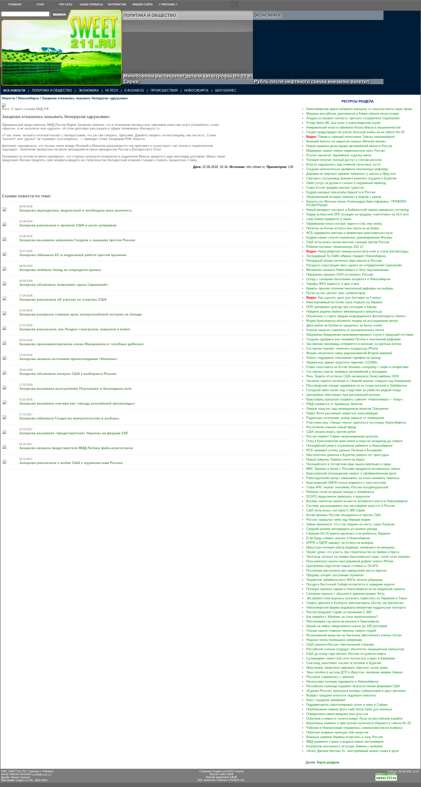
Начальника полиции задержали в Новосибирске (342, 681)
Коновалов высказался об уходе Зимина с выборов (344, 746)
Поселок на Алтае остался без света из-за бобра (342, 228)
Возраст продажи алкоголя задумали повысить (341, 695)
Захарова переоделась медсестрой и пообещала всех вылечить (75, 210)
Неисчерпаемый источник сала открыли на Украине (344, 302)
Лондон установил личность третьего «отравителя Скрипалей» (353, 118)
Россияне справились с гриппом (330, 677)
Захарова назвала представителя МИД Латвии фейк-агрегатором (76, 448)
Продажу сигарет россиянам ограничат (335, 575)
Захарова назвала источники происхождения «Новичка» (68, 359)
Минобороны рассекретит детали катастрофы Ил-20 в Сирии (187, 79)
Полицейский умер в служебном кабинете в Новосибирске (349, 445)
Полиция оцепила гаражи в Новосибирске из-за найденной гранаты (355, 589)
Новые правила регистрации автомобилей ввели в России (349, 146)
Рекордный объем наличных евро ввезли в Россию (344, 260)
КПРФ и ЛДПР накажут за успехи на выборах (339, 543)
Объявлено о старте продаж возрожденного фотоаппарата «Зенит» (356, 316)
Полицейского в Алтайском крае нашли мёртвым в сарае (348, 464)
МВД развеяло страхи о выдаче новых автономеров (344, 741)
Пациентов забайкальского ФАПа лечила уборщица (344, 580)
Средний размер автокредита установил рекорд (341, 529)
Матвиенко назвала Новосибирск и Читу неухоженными (347, 270)
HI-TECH (111, 90)
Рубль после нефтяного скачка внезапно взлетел (317, 81)
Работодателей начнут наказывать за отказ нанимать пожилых (353, 478)
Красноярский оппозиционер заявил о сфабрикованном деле (351, 473)
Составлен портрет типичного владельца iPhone (342, 348)
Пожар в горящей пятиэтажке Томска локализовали (350, 137)
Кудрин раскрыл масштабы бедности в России (340, 192)
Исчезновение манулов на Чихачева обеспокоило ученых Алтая (354, 635)
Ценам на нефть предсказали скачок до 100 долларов (346, 626)
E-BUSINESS (134, 90)
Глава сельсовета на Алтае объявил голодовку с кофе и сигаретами (357, 367)
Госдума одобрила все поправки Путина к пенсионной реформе (353, 339)
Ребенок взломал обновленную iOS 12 (334, 247)
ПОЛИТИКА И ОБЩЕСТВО (52, 90)
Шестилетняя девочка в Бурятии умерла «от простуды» (347, 455)
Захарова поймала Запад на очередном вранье (60, 270)
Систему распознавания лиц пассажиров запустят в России (350, 506)
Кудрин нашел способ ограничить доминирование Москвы (349, 237)
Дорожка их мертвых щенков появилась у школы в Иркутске (351, 174)
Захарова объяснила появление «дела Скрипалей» (63, 285)
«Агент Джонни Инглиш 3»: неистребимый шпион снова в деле (352, 751)
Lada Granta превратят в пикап (328, 219)
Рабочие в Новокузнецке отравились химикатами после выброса (354, 728)
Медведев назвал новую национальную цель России (345, 150)
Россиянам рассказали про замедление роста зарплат (346, 570)
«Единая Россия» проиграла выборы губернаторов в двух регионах (356, 691)
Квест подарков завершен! (325, 700)
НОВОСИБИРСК (196, 90)
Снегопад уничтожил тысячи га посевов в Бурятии (343, 663)
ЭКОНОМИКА (88, 90)
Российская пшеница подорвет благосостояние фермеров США (353, 686)
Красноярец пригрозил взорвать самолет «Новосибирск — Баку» (354, 399)
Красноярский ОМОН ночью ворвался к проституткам (346, 482)
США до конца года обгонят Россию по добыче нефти (346, 654)
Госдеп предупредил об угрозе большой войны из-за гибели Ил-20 (355, 132)
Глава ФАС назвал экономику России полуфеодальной (347, 487)
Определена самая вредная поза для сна (337, 714)
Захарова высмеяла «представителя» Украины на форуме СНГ (73, 433)
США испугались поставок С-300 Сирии (335, 510)
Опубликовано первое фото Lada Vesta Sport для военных (349, 709)
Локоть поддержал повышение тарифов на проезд (343, 358)
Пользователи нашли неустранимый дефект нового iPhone (349, 561)
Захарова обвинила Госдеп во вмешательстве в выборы (69, 418)
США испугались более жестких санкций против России (347, 242)
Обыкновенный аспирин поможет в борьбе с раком (343, 197)
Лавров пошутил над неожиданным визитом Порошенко (347, 408)
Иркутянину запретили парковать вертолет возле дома (347, 667)
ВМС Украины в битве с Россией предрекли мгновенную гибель (353, 469)
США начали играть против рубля (331, 432)
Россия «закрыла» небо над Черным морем (338, 519)
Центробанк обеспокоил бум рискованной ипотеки (343, 395)
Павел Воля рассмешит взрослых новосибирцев (342, 413)
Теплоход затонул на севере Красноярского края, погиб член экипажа (358, 556)
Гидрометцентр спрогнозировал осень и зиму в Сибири (346, 704)
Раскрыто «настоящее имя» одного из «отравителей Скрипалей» (354, 265)
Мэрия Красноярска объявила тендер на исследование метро (352, 321)
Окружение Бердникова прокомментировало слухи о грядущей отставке (359, 334)
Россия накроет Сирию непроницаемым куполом (342, 436)
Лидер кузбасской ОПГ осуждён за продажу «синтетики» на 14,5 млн (357, 214)
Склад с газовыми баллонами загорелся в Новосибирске (348, 279)
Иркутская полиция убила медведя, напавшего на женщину (350, 547)
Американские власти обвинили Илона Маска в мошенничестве (353, 127)
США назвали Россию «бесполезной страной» (340, 644)
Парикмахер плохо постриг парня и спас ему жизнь (344, 223)
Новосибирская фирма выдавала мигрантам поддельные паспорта (355, 607)
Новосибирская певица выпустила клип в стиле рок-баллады (357, 251)
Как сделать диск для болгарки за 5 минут (343, 297)
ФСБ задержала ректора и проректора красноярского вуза (349, 233)
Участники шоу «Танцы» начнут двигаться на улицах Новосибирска (356, 422)
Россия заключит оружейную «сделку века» (339, 155)
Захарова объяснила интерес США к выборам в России (67, 374)
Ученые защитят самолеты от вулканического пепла (345, 330)
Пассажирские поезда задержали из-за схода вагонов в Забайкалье (356, 385)
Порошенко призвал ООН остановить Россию (339, 274)
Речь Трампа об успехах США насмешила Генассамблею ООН (352, 376)
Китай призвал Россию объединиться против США (343, 515)
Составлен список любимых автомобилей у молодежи (346, 371)
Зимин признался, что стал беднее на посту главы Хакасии (350, 524)
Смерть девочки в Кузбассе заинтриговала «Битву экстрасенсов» (355, 603)
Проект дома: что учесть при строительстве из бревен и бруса (352, 552)
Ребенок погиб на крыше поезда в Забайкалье (340, 492)
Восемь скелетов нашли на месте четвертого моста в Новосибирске (357, 501)
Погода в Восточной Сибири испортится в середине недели (350, 584)
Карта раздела (328, 762)
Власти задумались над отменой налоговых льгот (343, 164)
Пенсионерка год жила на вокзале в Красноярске (342, 621)
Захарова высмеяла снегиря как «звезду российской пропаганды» (77, 403)
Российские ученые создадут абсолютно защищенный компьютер (355, 649)
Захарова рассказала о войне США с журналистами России (71, 463)
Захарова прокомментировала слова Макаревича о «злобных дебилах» (81, 344)
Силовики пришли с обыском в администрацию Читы (345, 593)
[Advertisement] (263, 133)
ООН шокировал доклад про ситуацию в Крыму (341, 307)
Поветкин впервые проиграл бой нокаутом (337, 732)
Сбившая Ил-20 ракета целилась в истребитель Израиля (348, 533)
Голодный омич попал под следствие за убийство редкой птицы (353, 390)
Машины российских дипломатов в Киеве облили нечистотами (352, 113)
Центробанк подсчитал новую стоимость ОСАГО (342, 566)
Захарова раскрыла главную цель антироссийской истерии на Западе (80, 314)
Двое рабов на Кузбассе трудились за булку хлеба (344, 325)
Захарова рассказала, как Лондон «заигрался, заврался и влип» (75, 329)
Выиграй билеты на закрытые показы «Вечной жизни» (346, 141)
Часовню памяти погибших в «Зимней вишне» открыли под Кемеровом (358, 381)
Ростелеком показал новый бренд (331, 427)
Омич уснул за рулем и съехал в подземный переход (346, 183)
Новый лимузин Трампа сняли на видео (335, 459)
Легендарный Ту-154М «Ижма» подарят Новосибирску (346, 256)
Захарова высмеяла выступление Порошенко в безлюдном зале (75, 388)
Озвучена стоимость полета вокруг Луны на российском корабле (354, 718)
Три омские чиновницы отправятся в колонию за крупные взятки (353, 344)
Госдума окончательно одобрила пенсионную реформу (347, 169)
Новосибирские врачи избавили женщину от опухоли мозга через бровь (359, 109)
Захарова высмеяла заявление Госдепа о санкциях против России (77, 240)
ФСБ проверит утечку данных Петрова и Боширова (344, 450)
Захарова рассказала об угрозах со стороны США (62, 299)
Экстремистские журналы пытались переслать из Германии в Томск (356, 598)
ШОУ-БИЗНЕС (225, 90)
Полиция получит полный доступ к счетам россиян (344, 160)
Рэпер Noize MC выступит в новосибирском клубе (343, 123)
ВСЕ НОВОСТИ (14, 90)
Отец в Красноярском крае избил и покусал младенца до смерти (354, 441)
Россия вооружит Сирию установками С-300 (338, 612)
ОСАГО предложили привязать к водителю (338, 496)
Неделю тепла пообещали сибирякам (334, 640)
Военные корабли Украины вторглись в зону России (344, 737)
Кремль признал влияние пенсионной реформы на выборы (349, 288)
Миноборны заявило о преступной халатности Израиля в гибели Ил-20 (358, 723)
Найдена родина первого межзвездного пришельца (344, 311)
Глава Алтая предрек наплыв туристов (335, 187)
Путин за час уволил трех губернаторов (335, 293)
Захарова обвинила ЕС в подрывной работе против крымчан (72, 255)
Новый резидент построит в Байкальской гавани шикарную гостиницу (357, 210)
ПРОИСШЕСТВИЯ (164, 90)
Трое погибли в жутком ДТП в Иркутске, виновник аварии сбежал (354, 672)
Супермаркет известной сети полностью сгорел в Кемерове (350, 658)
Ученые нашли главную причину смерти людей (341, 630)
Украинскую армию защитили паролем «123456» (342, 362)
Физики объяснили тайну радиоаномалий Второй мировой (349, 353)
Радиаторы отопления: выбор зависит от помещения (345, 418)
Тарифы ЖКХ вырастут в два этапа (332, 284)
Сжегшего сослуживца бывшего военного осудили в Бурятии (351, 178)
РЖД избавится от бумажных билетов (334, 404)
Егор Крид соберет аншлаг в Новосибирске (338, 538)
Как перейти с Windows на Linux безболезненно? (342, 617)
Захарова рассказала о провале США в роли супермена (67, 225)
